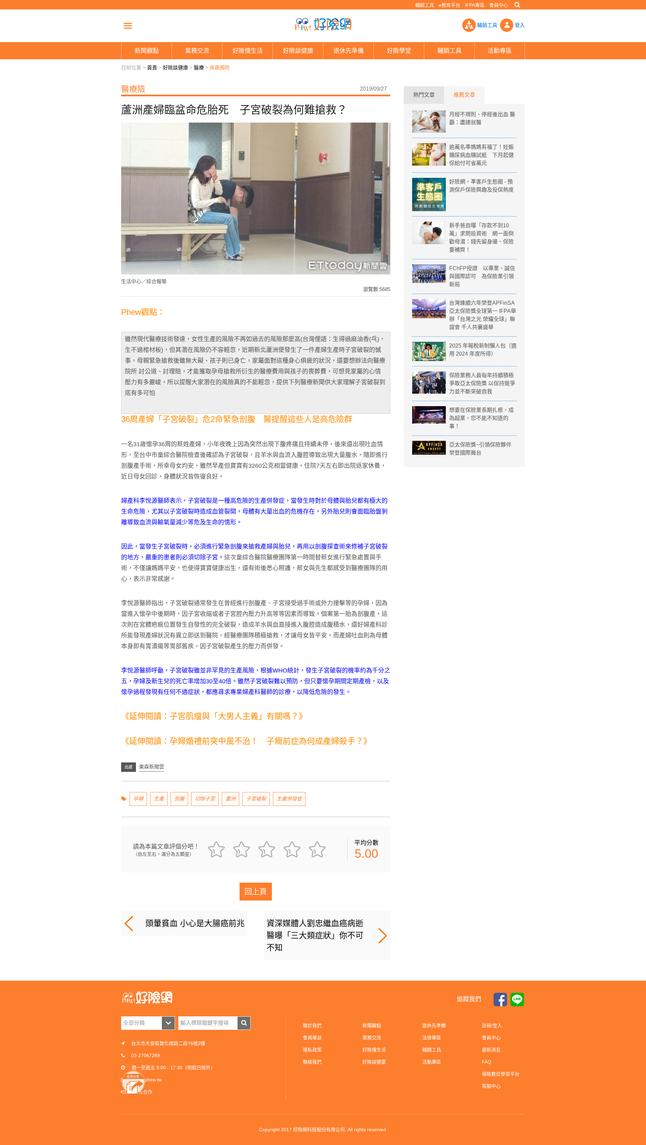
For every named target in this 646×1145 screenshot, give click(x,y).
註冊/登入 (492, 1025)
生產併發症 (289, 799)
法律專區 (431, 1037)
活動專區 (431, 1062)
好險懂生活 (374, 1049)
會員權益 (312, 1037)
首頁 (152, 67)
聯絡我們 (312, 1062)
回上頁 (256, 891)
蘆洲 (230, 799)
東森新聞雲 (151, 767)
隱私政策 (312, 1049)
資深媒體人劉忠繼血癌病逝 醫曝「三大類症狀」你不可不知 (314, 935)
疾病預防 (220, 67)
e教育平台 (449, 5)
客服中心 (491, 1086)
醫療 (199, 67)
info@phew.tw (147, 1079)
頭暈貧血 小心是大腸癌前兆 (195, 923)
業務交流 (371, 1037)
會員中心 (498, 5)
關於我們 (312, 1025)
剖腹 (179, 799)
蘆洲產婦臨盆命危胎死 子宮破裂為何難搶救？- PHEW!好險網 (323, 24)
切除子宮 (205, 799)
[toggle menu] (128, 25)
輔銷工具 (424, 5)
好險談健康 (175, 67)
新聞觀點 (371, 1025)
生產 (159, 799)
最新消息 (491, 1049)
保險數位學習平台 (500, 1074)
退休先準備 (434, 1025)
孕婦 (138, 799)
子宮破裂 (256, 799)
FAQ (486, 1062)
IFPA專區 (475, 5)
